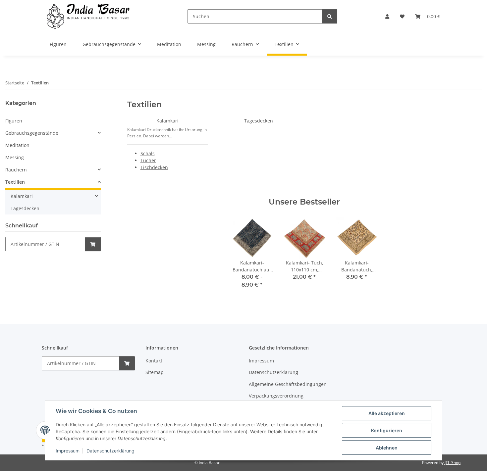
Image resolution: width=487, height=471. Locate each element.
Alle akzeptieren (386, 413)
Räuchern (16, 169)
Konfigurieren (386, 430)
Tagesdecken (258, 121)
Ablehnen (387, 447)
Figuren (13, 121)
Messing (14, 157)
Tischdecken (154, 167)
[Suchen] (329, 16)
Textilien (15, 182)
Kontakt (153, 360)
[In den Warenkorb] (93, 244)
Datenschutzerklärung (110, 450)
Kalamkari (167, 121)
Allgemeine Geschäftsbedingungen (288, 384)
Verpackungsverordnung (276, 396)
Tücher (148, 160)
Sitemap (154, 372)
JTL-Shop (452, 462)
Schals (147, 153)
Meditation (17, 145)
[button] (387, 16)
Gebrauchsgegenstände (31, 133)
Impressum (68, 450)
